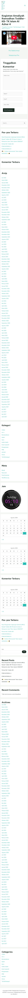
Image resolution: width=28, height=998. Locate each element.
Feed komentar (5, 475)
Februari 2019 (5, 365)
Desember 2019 (6, 343)
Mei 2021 (4, 303)
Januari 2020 (5, 340)
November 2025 (6, 187)
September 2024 (6, 219)
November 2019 (6, 345)
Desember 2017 (6, 399)
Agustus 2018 (5, 380)
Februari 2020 (5, 338)
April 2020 (4, 333)
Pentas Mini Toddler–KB (7, 144)
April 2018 (4, 389)
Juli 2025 (4, 197)
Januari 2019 (5, 367)
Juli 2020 (4, 328)
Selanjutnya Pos (14, 55)
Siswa (3, 454)
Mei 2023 (4, 247)
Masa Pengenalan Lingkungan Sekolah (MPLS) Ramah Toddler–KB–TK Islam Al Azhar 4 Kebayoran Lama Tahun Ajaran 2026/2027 (13, 139)
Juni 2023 (4, 244)
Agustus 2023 (5, 239)
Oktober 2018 (5, 375)
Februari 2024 (5, 229)
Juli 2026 (4, 178)
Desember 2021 (6, 288)
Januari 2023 (5, 256)
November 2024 (6, 214)
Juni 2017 (4, 412)
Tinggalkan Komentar (7, 27)
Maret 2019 (4, 362)
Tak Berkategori (17, 27)
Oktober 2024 (5, 217)
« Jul (3, 539)
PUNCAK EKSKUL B (6, 149)
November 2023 (6, 234)
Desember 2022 (6, 259)
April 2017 (4, 416)
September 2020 (6, 323)
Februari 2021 (5, 311)
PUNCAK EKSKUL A (6, 146)
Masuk (3, 470)
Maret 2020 (4, 335)
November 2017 (6, 402)
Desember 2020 (6, 316)
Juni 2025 (4, 200)
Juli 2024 (4, 222)
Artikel (3, 430)
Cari (3, 649)
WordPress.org (5, 477)
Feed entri (4, 473)
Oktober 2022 (5, 264)
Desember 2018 (6, 370)
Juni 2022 (4, 274)
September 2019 (6, 350)
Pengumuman (5, 447)
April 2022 (4, 279)
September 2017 (6, 404)
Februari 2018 (5, 394)
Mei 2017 (4, 414)
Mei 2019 (4, 357)
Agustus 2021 (5, 298)
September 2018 (6, 377)
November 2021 (6, 291)
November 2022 (6, 261)
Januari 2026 (5, 182)
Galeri (3, 437)
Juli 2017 (4, 409)
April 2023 (4, 249)
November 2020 (6, 318)
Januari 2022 (5, 286)
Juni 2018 (4, 384)
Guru (3, 440)
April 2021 (4, 306)
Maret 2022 (4, 281)
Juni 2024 (4, 224)
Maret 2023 (4, 251)
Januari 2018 (5, 397)
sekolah (4, 452)
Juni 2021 (4, 301)
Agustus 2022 (5, 269)
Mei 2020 (4, 330)
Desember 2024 (6, 212)
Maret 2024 (4, 227)
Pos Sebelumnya (14, 51)
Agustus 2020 (5, 325)
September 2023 (6, 237)
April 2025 (4, 202)
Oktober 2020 (5, 320)
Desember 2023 (6, 232)
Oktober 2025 (5, 190)
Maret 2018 (4, 392)
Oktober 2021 (5, 293)
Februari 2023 (5, 254)
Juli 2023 (4, 242)
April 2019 (4, 360)
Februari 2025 (5, 207)
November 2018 (6, 372)
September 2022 (6, 266)
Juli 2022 (4, 271)
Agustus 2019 (5, 352)
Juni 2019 (4, 355)
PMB (3, 449)
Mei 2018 (4, 387)
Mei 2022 (4, 276)
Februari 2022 (5, 283)
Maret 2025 (4, 205)
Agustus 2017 (5, 407)
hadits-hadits (5, 442)
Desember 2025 (6, 185)
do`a (3, 432)
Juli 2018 (4, 382)
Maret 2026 (4, 180)
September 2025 (6, 192)
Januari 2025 (5, 210)
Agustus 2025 (5, 195)
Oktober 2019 (5, 347)
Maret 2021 (4, 308)
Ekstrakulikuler (5, 435)
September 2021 (6, 296)
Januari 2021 (5, 313)
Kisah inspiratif (5, 445)
